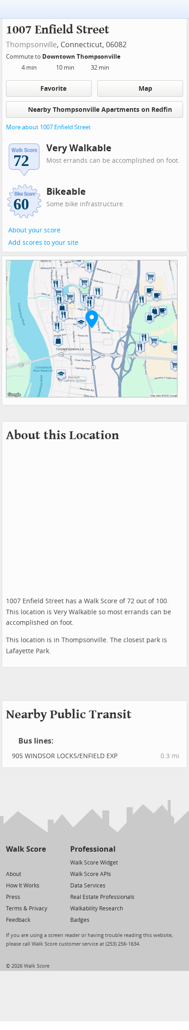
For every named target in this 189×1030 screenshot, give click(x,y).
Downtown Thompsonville (82, 56)
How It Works (22, 885)
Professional (93, 849)
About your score (34, 230)
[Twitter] (11, 862)
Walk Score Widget (94, 862)
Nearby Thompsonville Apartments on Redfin (100, 110)
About (13, 874)
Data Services (88, 885)
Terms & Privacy (26, 908)
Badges (79, 920)
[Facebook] (25, 862)
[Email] (39, 862)
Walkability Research (96, 908)
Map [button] (145, 89)
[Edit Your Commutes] (126, 55)
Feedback (18, 920)
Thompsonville (31, 44)
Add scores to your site (43, 243)
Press (13, 897)
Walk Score (26, 849)
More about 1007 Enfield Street (48, 127)
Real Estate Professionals (102, 897)
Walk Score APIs (90, 874)
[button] (92, 319)
